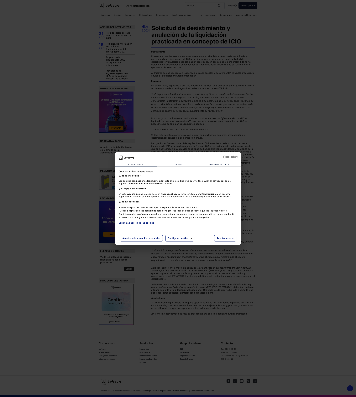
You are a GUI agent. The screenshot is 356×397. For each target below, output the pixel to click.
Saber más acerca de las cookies (136, 222)
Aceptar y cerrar (225, 238)
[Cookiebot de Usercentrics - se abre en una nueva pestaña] (225, 158)
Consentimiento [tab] (136, 164)
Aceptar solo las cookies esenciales (141, 238)
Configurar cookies (178, 238)
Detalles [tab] (178, 164)
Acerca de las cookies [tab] (220, 164)
